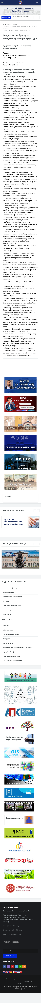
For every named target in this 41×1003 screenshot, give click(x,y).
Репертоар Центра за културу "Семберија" (18, 647)
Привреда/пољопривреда (12, 605)
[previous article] (38, 17)
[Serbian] (18, 972)
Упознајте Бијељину (10, 588)
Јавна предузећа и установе (12, 610)
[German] (11, 972)
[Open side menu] (2, 2)
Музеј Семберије (9, 652)
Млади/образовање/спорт (12, 597)
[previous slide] (35, 510)
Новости (6, 626)
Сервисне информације (11, 634)
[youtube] (12, 966)
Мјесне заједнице (9, 592)
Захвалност (28, 981)
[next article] (35, 17)
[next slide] (38, 510)
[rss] (24, 966)
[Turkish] (21, 972)
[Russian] (16, 972)
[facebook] (4, 966)
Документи (7, 614)
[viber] (8, 966)
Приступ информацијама (11, 656)
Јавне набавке (8, 643)
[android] (20, 966)
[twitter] (16, 966)
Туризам (6, 601)
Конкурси (6, 639)
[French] (9, 972)
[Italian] (14, 972)
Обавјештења (6, 17)
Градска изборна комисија (12, 661)
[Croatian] (4, 972)
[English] (6, 972)
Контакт (19, 983)
